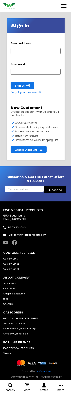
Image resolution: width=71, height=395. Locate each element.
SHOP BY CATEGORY (15, 323)
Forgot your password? (26, 92)
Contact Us (9, 288)
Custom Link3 (11, 268)
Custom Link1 (10, 258)
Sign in (20, 85)
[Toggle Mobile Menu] (64, 5)
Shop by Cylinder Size (15, 333)
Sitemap (8, 303)
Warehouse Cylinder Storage (19, 328)
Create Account (26, 149)
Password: (18, 63)
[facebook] (14, 242)
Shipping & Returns (14, 293)
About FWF (9, 283)
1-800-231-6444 (17, 227)
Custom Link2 (11, 263)
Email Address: (21, 43)
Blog (5, 298)
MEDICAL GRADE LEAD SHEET (20, 318)
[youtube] (5, 242)
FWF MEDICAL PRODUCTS (18, 348)
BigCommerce (44, 371)
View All (7, 353)
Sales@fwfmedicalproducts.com (27, 234)
